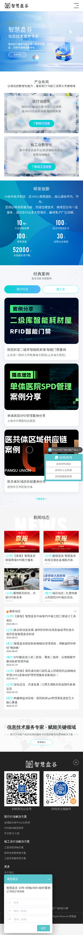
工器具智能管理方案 (15, 858)
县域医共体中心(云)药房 (17, 822)
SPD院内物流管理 (13, 828)
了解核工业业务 (41, 166)
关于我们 (9, 872)
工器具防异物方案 (14, 847)
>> (75, 611)
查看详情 (17, 55)
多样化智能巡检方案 (15, 852)
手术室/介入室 (11, 833)
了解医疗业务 (41, 123)
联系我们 (41, 742)
